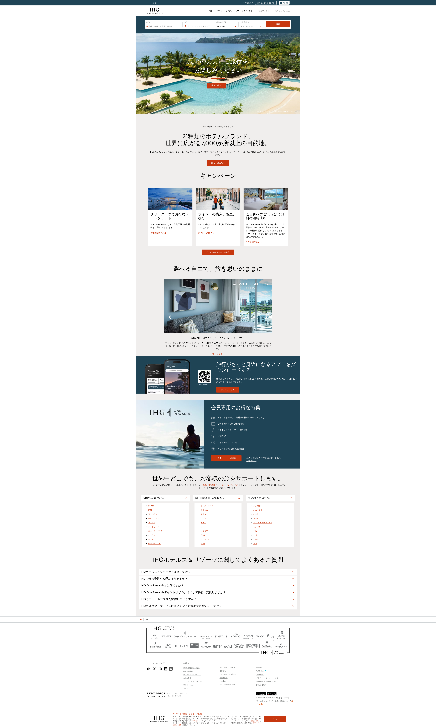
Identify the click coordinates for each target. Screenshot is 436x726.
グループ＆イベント (244, 11)
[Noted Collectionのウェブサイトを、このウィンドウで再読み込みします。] (248, 636)
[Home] (141, 619)
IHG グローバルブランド (192, 674)
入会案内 (223, 681)
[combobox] (164, 26)
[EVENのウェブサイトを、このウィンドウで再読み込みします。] (181, 645)
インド (203, 527)
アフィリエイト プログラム (193, 681)
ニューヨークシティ (156, 531)
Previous (170, 317)
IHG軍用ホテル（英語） (228, 674)
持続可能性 (224, 677)
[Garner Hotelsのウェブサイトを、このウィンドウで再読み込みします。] (217, 645)
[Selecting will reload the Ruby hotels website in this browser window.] (270, 636)
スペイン (205, 539)
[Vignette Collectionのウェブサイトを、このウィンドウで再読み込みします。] (205, 636)
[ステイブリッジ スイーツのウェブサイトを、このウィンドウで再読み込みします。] (253, 645)
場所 (211, 11)
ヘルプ (153, 3)
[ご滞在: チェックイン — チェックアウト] (198, 26)
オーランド (152, 535)
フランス (204, 518)
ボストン (151, 539)
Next (266, 317)
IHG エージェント (189, 685)
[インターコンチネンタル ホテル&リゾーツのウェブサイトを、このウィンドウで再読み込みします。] (185, 636)
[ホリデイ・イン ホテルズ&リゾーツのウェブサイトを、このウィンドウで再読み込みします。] (206, 645)
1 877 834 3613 (174, 695)
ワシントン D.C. (154, 544)
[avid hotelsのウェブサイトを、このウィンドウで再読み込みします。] (228, 645)
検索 (278, 24)
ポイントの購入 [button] (205, 233)
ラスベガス (152, 514)
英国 (203, 544)
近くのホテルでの (230, 485)
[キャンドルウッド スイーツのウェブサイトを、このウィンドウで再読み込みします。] (280, 645)
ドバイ (256, 518)
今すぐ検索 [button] (216, 85)
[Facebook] (149, 669)
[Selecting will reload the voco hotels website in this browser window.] (260, 636)
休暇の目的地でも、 (212, 485)
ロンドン (257, 527)
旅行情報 (223, 671)
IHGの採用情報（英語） (191, 668)
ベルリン (257, 514)
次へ (275, 719)
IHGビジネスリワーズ (227, 667)
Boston (151, 506)
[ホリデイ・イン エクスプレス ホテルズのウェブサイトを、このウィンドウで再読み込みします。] (194, 645)
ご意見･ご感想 (261, 685)
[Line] (171, 669)
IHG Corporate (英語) (227, 684)
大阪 (255, 531)
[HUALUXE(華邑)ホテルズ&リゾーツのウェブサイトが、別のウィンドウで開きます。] (282, 636)
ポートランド (153, 527)
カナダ (203, 514)
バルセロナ (258, 510)
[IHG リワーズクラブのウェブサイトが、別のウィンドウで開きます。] (272, 652)
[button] (284, 3)
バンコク (257, 506)
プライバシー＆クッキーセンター (268, 678)
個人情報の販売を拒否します (266, 681)
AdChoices (260, 671)
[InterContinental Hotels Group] (154, 11)
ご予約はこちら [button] (157, 233)
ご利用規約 (260, 674)
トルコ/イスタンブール (262, 523)
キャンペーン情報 (224, 11)
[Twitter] (154, 669)
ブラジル (204, 510)
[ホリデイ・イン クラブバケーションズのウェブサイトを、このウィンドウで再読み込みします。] (267, 645)
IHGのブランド (263, 11)
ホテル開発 (187, 678)
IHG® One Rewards (282, 11)
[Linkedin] (166, 669)
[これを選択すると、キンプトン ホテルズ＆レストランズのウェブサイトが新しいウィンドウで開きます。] (221, 636)
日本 (203, 535)
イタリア (204, 531)
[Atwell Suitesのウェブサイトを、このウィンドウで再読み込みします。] (239, 645)
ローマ (256, 539)
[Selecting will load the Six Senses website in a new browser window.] (154, 636)
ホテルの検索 (188, 671)
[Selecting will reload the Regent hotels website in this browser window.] (166, 636)
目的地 (148, 22)
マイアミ (151, 523)
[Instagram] (160, 669)
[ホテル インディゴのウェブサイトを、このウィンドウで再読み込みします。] (235, 636)
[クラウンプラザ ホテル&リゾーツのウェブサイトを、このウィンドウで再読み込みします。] (168, 645)
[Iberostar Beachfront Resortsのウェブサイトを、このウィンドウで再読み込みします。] (155, 645)
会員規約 (259, 667)
